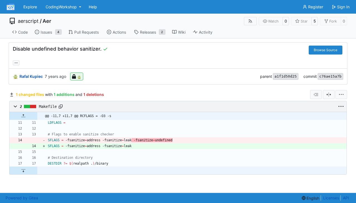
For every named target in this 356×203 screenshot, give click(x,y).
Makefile (48, 106)
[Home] (10, 7)
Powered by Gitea (22, 197)
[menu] (341, 94)
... (16, 62)
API (346, 197)
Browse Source (325, 50)
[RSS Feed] (250, 21)
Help (93, 6)
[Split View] (329, 94)
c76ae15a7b (330, 76)
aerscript (28, 21)
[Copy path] (61, 106)
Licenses (331, 197)
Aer (47, 21)
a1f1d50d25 (286, 76)
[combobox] (316, 94)
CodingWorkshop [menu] (61, 6)
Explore (30, 6)
